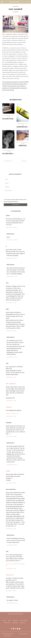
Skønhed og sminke (9, 115)
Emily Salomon (14, 2)
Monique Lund (9, 575)
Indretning (7, 622)
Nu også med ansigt (8, 153)
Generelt (4, 115)
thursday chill (9, 161)
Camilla (8, 471)
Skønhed (16, 6)
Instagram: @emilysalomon (15, 614)
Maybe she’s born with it (23, 127)
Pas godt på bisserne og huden (8, 119)
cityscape (23, 161)
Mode (9, 620)
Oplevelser (15, 622)
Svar (26, 214)
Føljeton (22, 622)
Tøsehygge (23, 145)
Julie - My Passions (11, 383)
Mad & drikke (23, 620)
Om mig (4, 620)
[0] (29, 2)
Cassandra (9, 407)
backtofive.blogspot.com (12, 413)
